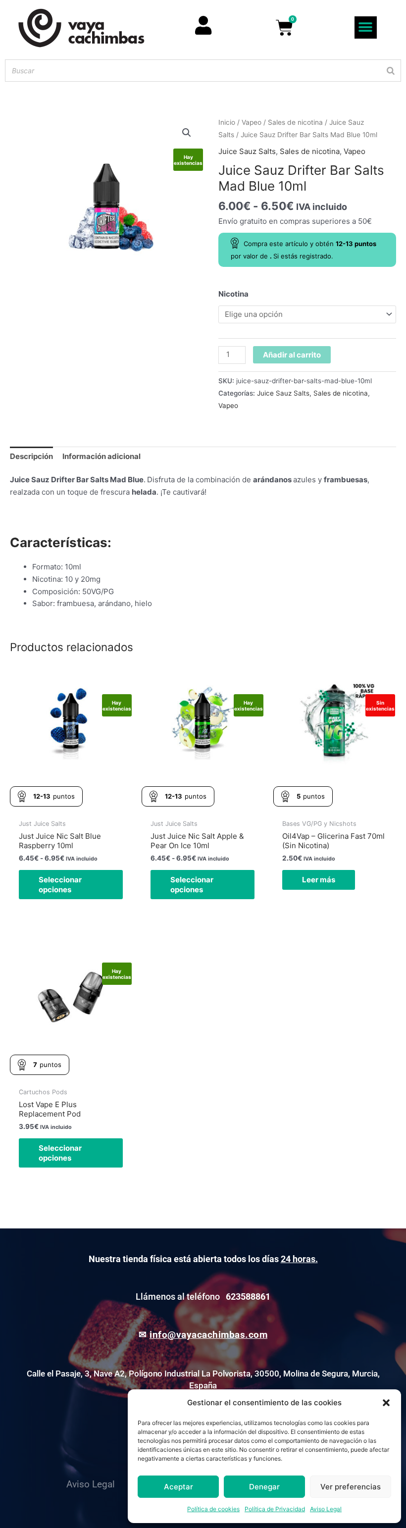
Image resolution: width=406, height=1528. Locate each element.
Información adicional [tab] (101, 456)
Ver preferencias (350, 1486)
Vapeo (251, 122)
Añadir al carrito (292, 354)
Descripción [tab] (31, 456)
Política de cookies (213, 1509)
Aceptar (178, 1486)
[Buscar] (391, 70)
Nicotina (233, 294)
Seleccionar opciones (60, 884)
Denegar (264, 1486)
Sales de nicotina (295, 122)
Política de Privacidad (275, 1509)
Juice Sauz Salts (247, 151)
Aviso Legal (326, 1509)
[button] (386, 1403)
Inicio (226, 122)
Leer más (318, 879)
